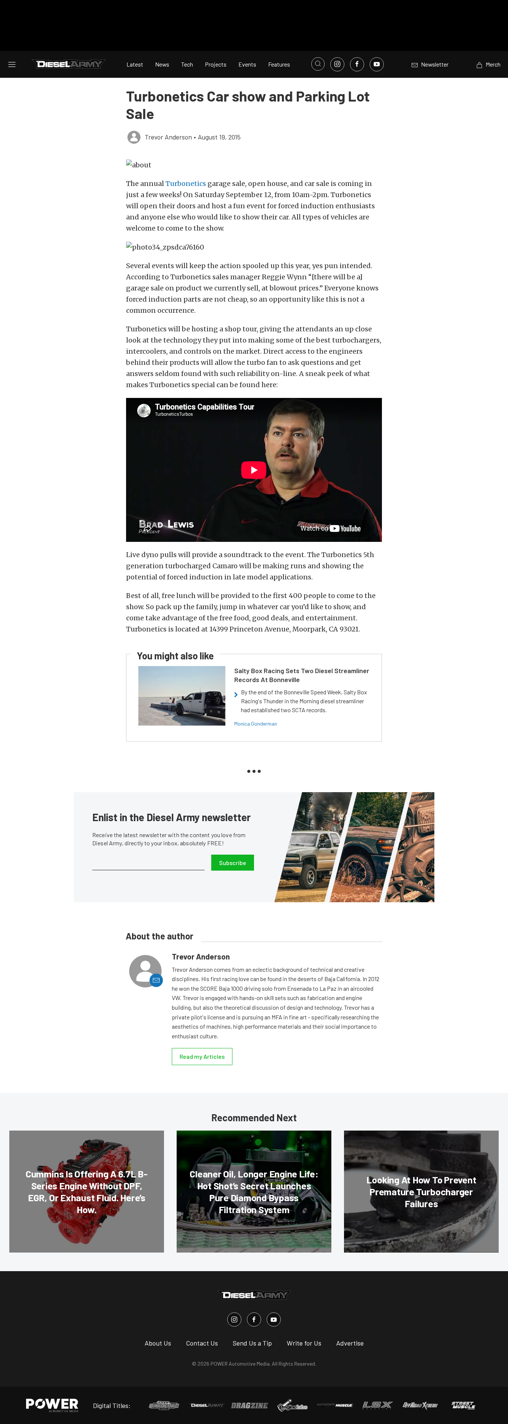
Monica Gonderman (255, 723)
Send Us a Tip (252, 1343)
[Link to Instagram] (337, 64)
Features (279, 64)
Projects (215, 64)
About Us (158, 1343)
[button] (254, 165)
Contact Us (202, 1343)
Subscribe (232, 862)
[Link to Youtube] (377, 64)
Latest (134, 64)
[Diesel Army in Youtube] (274, 1319)
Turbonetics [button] (185, 183)
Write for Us (304, 1343)
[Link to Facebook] (357, 64)
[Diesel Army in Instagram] (234, 1319)
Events (247, 64)
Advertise (350, 1343)
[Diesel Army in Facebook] (254, 1319)
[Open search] (318, 64)
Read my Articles (202, 1056)
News (162, 64)
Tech (187, 64)
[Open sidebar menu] (11, 64)
